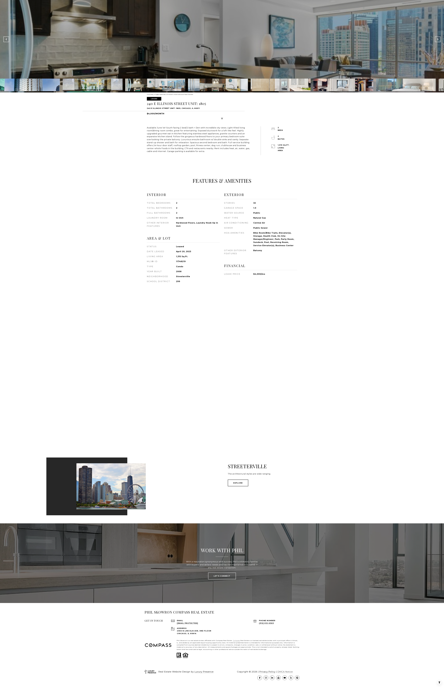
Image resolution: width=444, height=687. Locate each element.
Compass (236, 640)
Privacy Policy (267, 671)
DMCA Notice (285, 671)
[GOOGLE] (297, 677)
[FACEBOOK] (259, 677)
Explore (238, 483)
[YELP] (291, 677)
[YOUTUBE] (284, 677)
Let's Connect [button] (222, 576)
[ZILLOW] (278, 677)
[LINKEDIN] (272, 677)
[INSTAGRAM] (266, 677)
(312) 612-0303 (266, 623)
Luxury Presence (204, 671)
